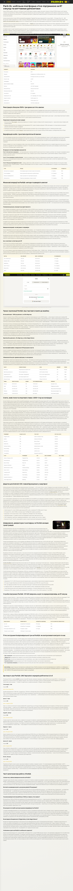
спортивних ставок (62, 504)
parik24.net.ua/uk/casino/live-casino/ (11, 21)
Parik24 (31, 23)
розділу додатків (53, 491)
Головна (8, 1)
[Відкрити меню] (4, 2)
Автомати (19, 1)
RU (68, 1)
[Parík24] (57, 2)
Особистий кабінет (7, 562)
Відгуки (43, 1)
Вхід (48, 1)
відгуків (38, 567)
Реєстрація (14, 122)
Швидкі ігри (28, 2)
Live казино (24, 2)
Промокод (39, 1)
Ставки (33, 1)
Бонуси (13, 1)
